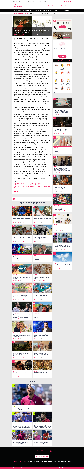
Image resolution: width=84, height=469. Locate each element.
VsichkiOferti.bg (15, 1)
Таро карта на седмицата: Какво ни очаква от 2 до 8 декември (30, 184)
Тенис (32, 381)
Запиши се (62, 56)
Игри (65, 7)
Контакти (24, 461)
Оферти (69, 7)
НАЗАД (18, 191)
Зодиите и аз (21, 13)
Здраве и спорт (58, 10)
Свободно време (27, 10)
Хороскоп (66, 10)
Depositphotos (30, 461)
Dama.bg (21, 1)
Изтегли (62, 27)
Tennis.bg (34, 1)
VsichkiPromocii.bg (27, 1)
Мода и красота (47, 10)
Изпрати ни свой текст (42, 456)
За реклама (14, 461)
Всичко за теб (17, 10)
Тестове (56, 7)
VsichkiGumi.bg (39, 1)
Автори (20, 461)
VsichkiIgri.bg (46, 1)
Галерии (52, 7)
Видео (61, 7)
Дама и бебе (37, 10)
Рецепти (48, 7)
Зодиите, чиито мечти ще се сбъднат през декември (28, 183)
